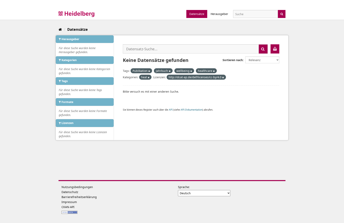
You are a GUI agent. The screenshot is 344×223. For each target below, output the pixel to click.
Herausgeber (219, 14)
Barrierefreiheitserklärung (79, 197)
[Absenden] (281, 13)
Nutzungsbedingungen (77, 187)
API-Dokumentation (191, 109)
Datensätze (196, 14)
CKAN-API (68, 207)
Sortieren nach (233, 60)
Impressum (69, 202)
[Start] (60, 29)
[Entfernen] (149, 70)
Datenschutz (70, 192)
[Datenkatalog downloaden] (275, 49)
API (171, 109)
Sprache (183, 187)
